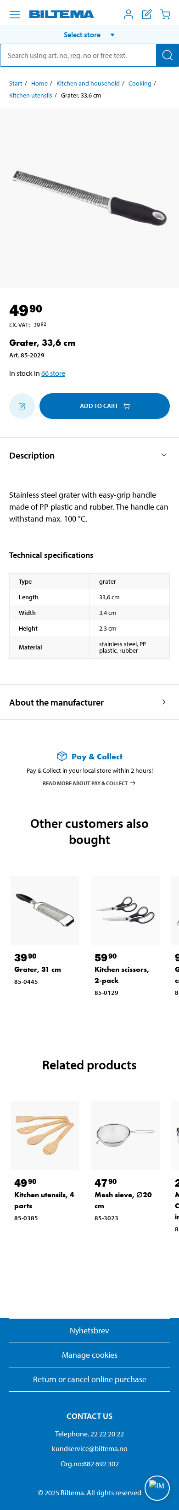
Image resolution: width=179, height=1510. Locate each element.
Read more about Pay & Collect (85, 782)
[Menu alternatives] (14, 14)
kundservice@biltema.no (90, 1448)
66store (53, 373)
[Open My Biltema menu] (128, 14)
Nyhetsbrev (89, 1330)
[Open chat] (157, 1488)
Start (15, 83)
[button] (89, 34)
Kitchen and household (88, 83)
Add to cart (99, 406)
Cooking (140, 83)
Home (39, 83)
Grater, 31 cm (37, 969)
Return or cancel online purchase (89, 1379)
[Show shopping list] (147, 14)
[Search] (167, 55)
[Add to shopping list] (22, 406)
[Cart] (165, 14)
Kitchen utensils (30, 95)
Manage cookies (89, 1354)
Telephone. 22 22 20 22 (89, 1433)
